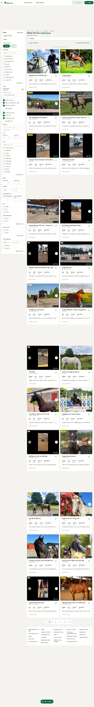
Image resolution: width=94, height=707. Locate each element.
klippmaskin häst (45, 640)
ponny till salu (57, 637)
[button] (43, 61)
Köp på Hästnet (28, 2)
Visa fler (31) (19, 174)
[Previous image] (29, 61)
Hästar (5, 39)
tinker (55, 634)
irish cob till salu (32, 641)
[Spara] (55, 76)
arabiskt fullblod (45, 632)
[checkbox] (3, 56)
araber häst (82, 634)
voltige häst (82, 632)
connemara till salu (72, 641)
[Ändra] (22, 89)
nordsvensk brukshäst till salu (71, 632)
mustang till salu (58, 629)
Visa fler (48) (19, 251)
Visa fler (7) (20, 83)
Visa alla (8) (8, 108)
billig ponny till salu (72, 636)
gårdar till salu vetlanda (58, 640)
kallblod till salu (83, 629)
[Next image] (56, 61)
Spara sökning (34, 42)
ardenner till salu (71, 629)
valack (30, 636)
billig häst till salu (58, 632)
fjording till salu (45, 634)
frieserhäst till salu (33, 633)
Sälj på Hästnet (40, 2)
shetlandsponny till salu (33, 630)
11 (64, 622)
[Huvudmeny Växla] (1, 2)
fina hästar (31, 639)
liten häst (43, 637)
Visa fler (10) (19, 224)
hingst (42, 629)
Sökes (13, 46)
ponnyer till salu (71, 639)
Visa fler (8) (20, 235)
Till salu (6, 46)
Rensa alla (20, 32)
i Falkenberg (45, 33)
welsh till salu (45, 642)
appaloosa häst (83, 637)
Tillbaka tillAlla (7, 35)
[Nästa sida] (73, 621)
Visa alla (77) (8, 121)
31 (69, 622)
